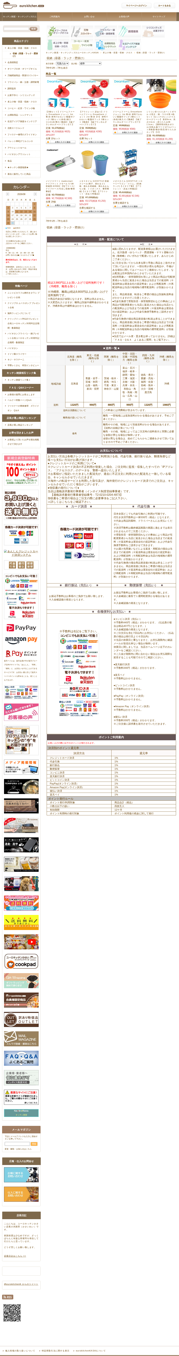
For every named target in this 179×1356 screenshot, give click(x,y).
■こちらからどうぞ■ (26, 255)
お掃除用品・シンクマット (20, 115)
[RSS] (7, 1297)
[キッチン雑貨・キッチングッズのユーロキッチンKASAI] (24, 9)
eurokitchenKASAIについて (91, 1351)
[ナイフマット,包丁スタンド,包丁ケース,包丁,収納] (61, 176)
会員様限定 (13, 62)
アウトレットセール (17, 148)
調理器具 (12, 88)
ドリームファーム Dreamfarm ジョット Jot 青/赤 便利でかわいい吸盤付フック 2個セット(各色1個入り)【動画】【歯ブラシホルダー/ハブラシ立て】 (127, 117)
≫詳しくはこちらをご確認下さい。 (70, 501)
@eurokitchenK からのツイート (21, 1284)
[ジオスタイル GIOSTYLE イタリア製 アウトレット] (94, 176)
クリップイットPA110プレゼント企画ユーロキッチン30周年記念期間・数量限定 (23, 323)
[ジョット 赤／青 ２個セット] (61, 107)
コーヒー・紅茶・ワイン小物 (21, 108)
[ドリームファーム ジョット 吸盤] (94, 107)
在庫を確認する (87, 208)
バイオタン (13, 348)
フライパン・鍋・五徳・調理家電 (23, 82)
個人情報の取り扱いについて (20, 1351)
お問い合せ (89, 16)
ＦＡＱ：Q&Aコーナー (21, 387)
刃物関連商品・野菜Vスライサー (23, 75)
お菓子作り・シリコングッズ (21, 95)
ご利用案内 (54, 16)
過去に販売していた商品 (19, 174)
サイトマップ (159, 16)
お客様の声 (124, 16)
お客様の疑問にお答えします (21, 394)
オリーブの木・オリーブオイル (22, 69)
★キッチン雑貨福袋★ (18, 167)
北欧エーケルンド (16, 128)
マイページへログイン (136, 5)
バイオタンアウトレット (19, 154)
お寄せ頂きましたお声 (21, 432)
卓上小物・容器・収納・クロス (118, 53)
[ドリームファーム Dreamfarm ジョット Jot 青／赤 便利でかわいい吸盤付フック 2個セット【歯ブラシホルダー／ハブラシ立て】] (128, 107)
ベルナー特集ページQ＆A (19, 400)
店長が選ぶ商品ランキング (21, 418)
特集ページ (21, 285)
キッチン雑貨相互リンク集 (21, 373)
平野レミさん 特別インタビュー (23, 365)
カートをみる (164, 5)
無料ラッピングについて (19, 313)
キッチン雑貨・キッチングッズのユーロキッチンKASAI (20, 21)
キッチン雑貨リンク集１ (19, 380)
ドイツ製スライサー (17, 354)
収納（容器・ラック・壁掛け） (25, 54)
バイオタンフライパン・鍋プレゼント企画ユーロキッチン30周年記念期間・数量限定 (23, 338)
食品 (10, 161)
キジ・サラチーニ (16, 359)
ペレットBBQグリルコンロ (20, 141)
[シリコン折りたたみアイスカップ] (161, 107)
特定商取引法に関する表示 (55, 1351)
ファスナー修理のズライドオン (22, 134)
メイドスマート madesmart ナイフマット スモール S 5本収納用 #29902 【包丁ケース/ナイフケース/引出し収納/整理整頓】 (60, 186)
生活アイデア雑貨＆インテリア (22, 121)
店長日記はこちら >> (15, 1256)
